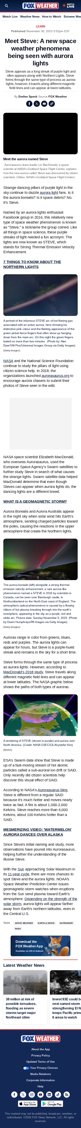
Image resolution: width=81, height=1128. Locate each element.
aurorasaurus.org (55, 376)
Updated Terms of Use (40, 1061)
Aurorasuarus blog (52, 790)
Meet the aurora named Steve (25, 159)
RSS (67, 1094)
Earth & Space (46, 923)
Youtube (40, 1094)
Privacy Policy (40, 1055)
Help (40, 1086)
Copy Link (52, 104)
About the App (40, 1049)
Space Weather (24, 923)
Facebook (29, 104)
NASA (8, 361)
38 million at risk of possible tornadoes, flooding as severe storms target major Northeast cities (21, 1008)
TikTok (58, 1094)
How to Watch (51, 16)
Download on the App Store (28, 1103)
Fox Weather (40, 5)
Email (44, 104)
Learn (40, 26)
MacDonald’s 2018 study (23, 672)
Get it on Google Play (52, 1103)
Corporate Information (40, 1080)
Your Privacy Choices (44, 1067)
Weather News (30, 16)
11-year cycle (18, 874)
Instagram (32, 1094)
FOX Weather (57, 96)
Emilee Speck (27, 96)
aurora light (49, 193)
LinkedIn (49, 1094)
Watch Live (10, 16)
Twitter (37, 104)
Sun (21, 869)
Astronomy (66, 923)
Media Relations (40, 1074)
